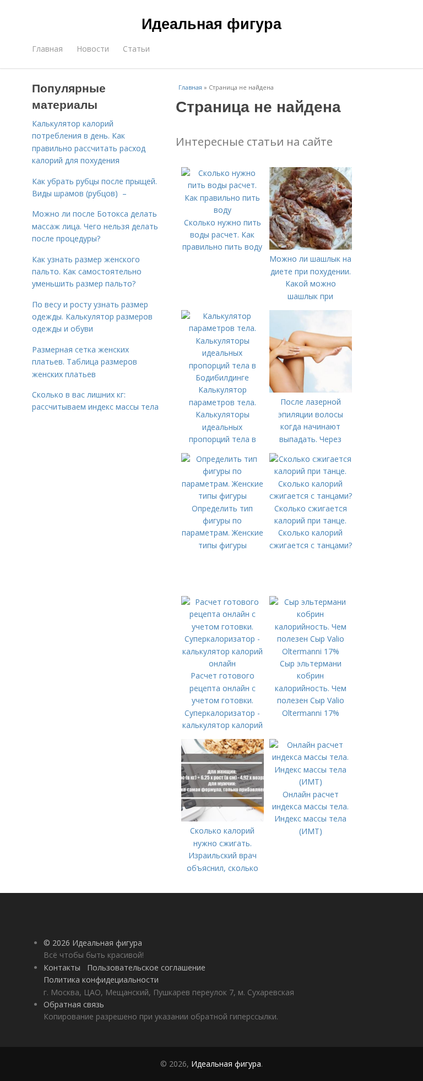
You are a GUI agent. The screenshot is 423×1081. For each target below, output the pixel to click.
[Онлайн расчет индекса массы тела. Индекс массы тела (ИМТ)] (310, 781)
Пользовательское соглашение (146, 967)
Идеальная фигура (211, 23)
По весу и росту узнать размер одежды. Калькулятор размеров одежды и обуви (92, 316)
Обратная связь (74, 1004)
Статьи (136, 48)
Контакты (62, 967)
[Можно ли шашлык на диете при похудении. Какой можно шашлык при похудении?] (310, 246)
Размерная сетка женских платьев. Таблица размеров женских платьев (84, 361)
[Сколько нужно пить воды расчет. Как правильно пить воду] (222, 210)
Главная (47, 48)
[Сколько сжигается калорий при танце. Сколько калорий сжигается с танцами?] (310, 495)
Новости (93, 48)
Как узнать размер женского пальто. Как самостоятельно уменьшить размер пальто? (87, 271)
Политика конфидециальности (101, 979)
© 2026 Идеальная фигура (93, 942)
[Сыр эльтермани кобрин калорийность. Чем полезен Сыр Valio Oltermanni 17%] (310, 651)
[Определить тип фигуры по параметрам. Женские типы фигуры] (222, 495)
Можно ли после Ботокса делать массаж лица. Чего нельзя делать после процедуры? (95, 226)
